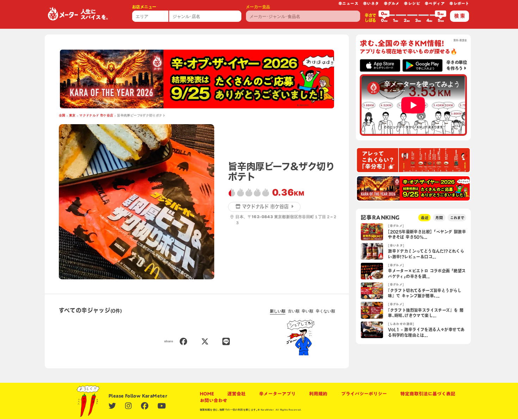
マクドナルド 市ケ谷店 (96, 115)
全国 (62, 115)
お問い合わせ (213, 400)
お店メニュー (144, 7)
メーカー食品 (258, 7)
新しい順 (277, 311)
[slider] (384, 15)
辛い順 (307, 311)
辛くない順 (325, 311)
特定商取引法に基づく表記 (427, 393)
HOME (207, 393)
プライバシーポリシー (364, 393)
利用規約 (318, 393)
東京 (72, 115)
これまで (457, 218)
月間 (439, 218)
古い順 (294, 311)
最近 (424, 218)
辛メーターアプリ (277, 393)
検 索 (459, 15)
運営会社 (236, 393)
